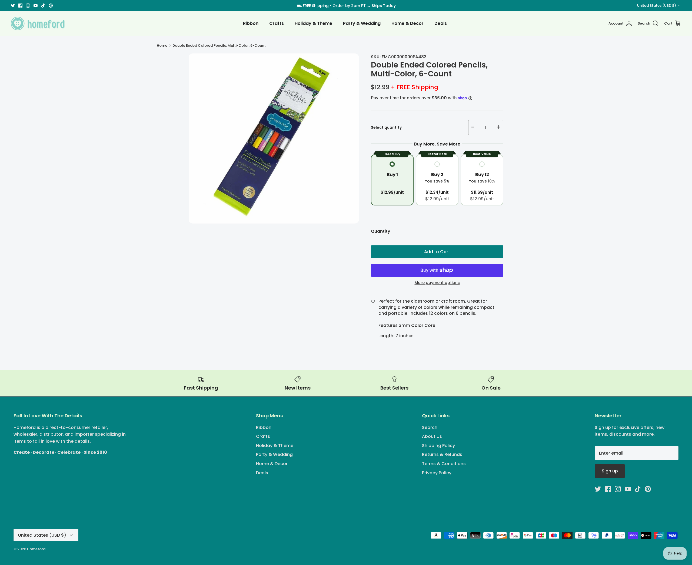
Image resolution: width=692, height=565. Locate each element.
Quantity (380, 231)
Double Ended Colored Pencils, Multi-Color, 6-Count (219, 45)
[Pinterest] (51, 6)
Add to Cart (437, 252)
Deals (440, 23)
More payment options (437, 282)
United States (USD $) (656, 5)
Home (162, 45)
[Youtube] (36, 6)
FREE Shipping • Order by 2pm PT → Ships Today (349, 5)
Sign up (610, 471)
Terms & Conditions (444, 464)
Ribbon (250, 23)
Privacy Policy (436, 473)
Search (429, 427)
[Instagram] (28, 6)
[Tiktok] (43, 6)
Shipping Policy (438, 445)
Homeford (36, 549)
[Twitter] (13, 6)
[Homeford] (38, 23)
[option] (274, 138)
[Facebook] (20, 6)
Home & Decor (407, 23)
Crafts (276, 23)
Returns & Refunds (442, 454)
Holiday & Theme (313, 23)
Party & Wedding (362, 23)
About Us (432, 436)
